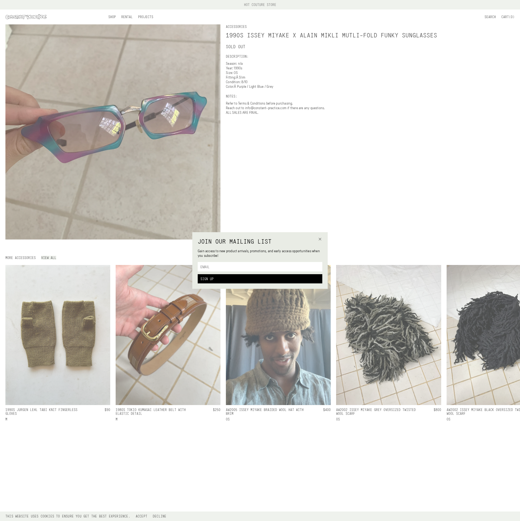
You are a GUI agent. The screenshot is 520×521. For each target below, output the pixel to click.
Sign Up (207, 279)
